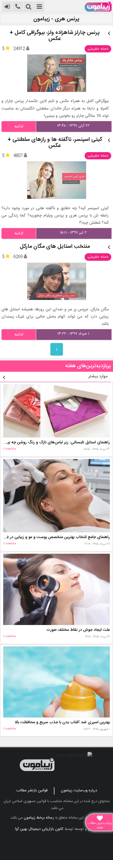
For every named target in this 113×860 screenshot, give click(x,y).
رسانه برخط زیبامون (39, 818)
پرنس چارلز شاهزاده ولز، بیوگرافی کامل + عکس (55, 36)
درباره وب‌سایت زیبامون (79, 790)
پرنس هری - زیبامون (56, 19)
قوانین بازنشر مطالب (32, 790)
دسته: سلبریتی (98, 49)
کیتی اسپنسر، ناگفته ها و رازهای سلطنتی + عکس (55, 143)
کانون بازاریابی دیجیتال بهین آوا (39, 829)
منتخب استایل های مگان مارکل (55, 247)
